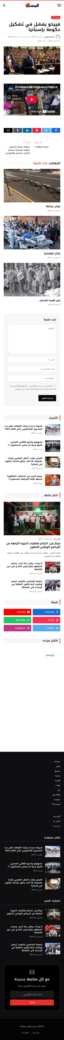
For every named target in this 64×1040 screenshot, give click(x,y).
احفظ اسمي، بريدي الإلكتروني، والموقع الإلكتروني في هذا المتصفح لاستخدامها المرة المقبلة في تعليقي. (33, 387)
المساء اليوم (49, 37)
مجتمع (57, 771)
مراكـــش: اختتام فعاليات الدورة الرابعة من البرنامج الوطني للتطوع (33, 545)
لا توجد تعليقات (52, 41)
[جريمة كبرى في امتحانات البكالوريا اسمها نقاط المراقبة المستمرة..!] (52, 480)
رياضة (57, 776)
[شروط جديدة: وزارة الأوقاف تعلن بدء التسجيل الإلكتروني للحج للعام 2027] (52, 430)
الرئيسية (56, 816)
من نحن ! (56, 826)
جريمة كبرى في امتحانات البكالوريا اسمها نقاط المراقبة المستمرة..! (24, 477)
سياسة (57, 761)
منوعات (57, 799)
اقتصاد (57, 780)
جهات (57, 785)
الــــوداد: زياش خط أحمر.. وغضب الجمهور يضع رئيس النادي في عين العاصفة (24, 566)
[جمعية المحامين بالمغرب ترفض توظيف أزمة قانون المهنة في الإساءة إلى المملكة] (52, 585)
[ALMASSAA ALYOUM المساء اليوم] (32, 5)
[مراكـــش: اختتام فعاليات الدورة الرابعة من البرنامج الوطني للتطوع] (32, 518)
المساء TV (55, 17)
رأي (58, 790)
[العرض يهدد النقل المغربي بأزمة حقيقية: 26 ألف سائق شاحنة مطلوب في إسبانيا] (52, 462)
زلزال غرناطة (53, 206)
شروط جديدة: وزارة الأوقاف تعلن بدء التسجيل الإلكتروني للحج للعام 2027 (23, 427)
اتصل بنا (56, 821)
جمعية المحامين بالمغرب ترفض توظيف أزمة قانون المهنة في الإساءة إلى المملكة (26, 584)
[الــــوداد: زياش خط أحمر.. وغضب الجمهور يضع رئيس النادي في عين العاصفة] (52, 567)
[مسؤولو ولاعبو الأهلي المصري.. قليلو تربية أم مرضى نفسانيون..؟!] (52, 446)
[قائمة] (59, 5)
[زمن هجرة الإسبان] (32, 279)
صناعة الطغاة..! (41, 147)
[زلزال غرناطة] (32, 185)
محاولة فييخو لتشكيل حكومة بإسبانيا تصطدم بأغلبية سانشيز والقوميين (18, 150)
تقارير (58, 766)
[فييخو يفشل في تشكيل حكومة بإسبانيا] (32, 60)
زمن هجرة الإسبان (49, 300)
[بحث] (4, 5)
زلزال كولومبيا (52, 253)
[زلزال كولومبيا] (32, 232)
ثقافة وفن (56, 795)
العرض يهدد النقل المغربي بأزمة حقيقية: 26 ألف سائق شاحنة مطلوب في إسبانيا (23, 461)
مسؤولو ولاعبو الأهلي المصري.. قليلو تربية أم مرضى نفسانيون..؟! (25, 443)
